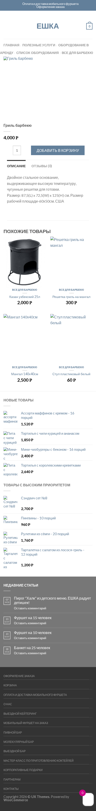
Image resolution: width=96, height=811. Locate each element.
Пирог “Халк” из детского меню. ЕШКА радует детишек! (52, 600)
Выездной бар (14, 751)
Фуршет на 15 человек (32, 617)
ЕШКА (48, 25)
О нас (7, 704)
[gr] (48, 90)
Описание (16, 166)
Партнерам (12, 779)
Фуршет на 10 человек (32, 632)
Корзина (10, 685)
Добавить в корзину (58, 150)
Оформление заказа (50, 7)
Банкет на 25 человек (32, 647)
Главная (11, 45)
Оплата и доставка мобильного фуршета (50, 4)
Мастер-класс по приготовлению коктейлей (38, 760)
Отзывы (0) (41, 166)
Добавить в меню (39, 242)
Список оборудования (37, 53)
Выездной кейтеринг (20, 713)
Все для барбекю (77, 53)
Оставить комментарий (30, 608)
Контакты (11, 788)
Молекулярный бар (18, 741)
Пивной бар (12, 732)
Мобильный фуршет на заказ (25, 722)
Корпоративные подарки (23, 769)
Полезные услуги (38, 45)
